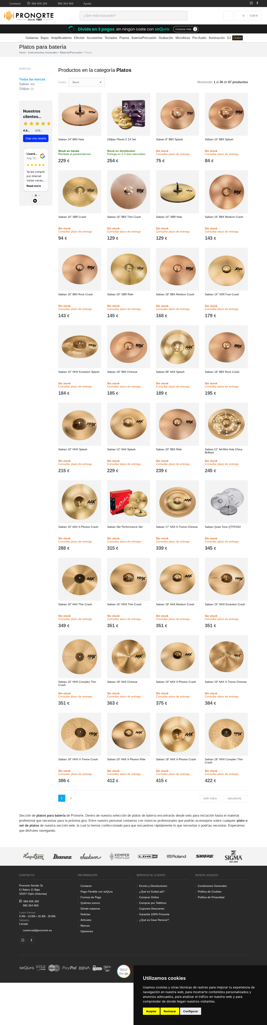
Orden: (62, 82)
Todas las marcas (32, 79)
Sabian (27, 84)
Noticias (85, 914)
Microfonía (183, 38)
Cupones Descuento (151, 908)
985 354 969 (64, 3)
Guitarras (32, 38)
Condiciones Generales (212, 885)
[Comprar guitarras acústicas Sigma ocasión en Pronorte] (234, 856)
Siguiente (235, 798)
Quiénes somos (90, 902)
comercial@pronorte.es (37, 930)
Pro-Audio (199, 38)
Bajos (45, 38)
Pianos (124, 38)
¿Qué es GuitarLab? (152, 891)
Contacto (14, 3)
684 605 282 (38, 3)
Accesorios (94, 38)
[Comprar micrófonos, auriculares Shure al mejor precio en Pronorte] (205, 856)
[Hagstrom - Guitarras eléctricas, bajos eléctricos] (33, 856)
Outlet (237, 38)
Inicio (22, 52)
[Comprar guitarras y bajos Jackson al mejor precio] (90, 856)
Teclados (111, 38)
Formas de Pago (91, 897)
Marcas (85, 925)
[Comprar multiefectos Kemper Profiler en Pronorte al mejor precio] (119, 856)
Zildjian (26, 88)
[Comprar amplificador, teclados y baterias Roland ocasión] (176, 856)
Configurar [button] (190, 1011)
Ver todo (210, 798)
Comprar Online (149, 897)
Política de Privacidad (211, 897)
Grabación (166, 38)
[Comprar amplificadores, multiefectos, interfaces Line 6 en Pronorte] (148, 856)
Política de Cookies (209, 891)
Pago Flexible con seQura (97, 891)
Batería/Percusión (144, 38)
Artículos (86, 919)
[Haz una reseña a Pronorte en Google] (124, 971)
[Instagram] (251, 3)
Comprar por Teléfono (152, 902)
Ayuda (86, 3)
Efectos (79, 38)
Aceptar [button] (151, 1011)
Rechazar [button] (170, 1011)
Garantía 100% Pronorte (154, 914)
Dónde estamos (90, 908)
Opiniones (87, 931)
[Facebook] (257, 3)
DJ (229, 38)
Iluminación (217, 38)
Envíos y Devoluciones (153, 885)
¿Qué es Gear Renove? (154, 919)
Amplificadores (61, 38)
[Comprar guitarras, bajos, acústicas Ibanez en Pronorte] (62, 856)
